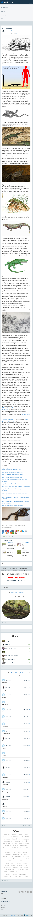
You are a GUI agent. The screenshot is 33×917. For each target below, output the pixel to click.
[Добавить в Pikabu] (18, 531)
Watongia (4, 682)
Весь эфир (27, 825)
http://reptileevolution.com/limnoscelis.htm (12, 472)
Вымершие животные (17, 30)
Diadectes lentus (26, 414)
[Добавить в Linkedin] (3, 533)
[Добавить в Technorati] (13, 533)
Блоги (2, 895)
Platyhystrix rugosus (11, 421)
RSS (5, 622)
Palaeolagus (5, 704)
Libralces (4, 697)
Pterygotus (4, 821)
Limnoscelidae (21, 525)
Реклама (3, 907)
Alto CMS (13, 915)
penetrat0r (8, 680)
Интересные (4, 7)
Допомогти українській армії (16, 577)
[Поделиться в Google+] (8, 531)
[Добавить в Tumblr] (13, 531)
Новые (3, 11)
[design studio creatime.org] (28, 915)
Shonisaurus (5, 777)
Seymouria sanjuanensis (8, 419)
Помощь (3, 909)
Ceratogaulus (5, 799)
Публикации (21, 676)
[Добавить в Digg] (26, 531)
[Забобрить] (16, 533)
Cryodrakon (5, 784)
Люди (2, 897)
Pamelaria (4, 741)
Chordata (5, 525)
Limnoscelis (5, 527)
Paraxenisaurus (6, 711)
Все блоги (6, 667)
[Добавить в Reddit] (8, 533)
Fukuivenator (5, 726)
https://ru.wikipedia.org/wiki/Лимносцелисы (12, 474)
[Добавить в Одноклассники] (6, 533)
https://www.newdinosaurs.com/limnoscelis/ (12, 505)
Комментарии (12, 676)
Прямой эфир (16, 672)
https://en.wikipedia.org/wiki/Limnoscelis (12, 477)
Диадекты (10, 542)
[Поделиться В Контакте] (3, 531)
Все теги (6, 880)
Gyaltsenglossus (6, 733)
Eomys (4, 813)
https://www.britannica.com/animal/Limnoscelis (13, 484)
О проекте (3, 904)
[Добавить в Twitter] (11, 531)
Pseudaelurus (5, 719)
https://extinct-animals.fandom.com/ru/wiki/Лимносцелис (16, 486)
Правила (3, 905)
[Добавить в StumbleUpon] (11, 533)
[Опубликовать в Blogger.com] (21, 531)
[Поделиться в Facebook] (6, 531)
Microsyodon (5, 690)
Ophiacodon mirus (16, 408)
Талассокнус (5, 792)
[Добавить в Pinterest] (16, 531)
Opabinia (4, 755)
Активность (4, 898)
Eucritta (9, 550)
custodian (8, 30)
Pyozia (3, 748)
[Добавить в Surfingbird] (23, 531)
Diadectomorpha (13, 525)
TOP (2, 19)
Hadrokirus (4, 806)
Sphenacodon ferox (7, 408)
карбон (10, 527)
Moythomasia (5, 770)
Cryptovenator (25, 542)
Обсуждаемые (5, 15)
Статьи (2, 893)
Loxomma (24, 550)
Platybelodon (5, 762)
